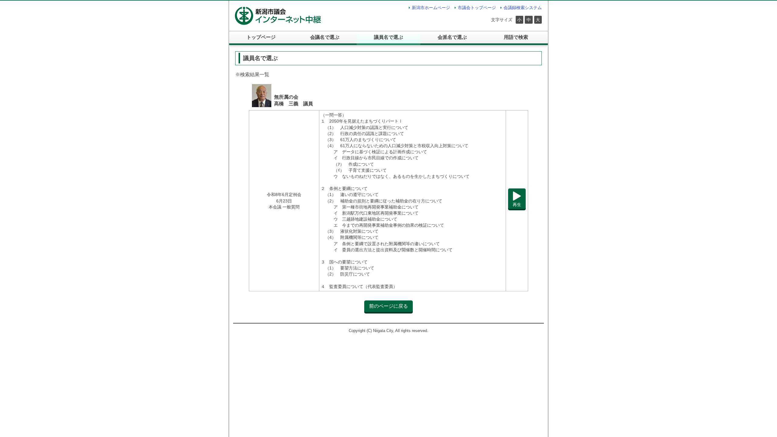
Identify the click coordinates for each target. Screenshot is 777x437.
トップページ (261, 37)
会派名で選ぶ (452, 37)
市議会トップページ (477, 7)
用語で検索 (516, 37)
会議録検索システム (523, 7)
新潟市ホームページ (431, 7)
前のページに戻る (388, 306)
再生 (517, 204)
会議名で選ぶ (324, 37)
